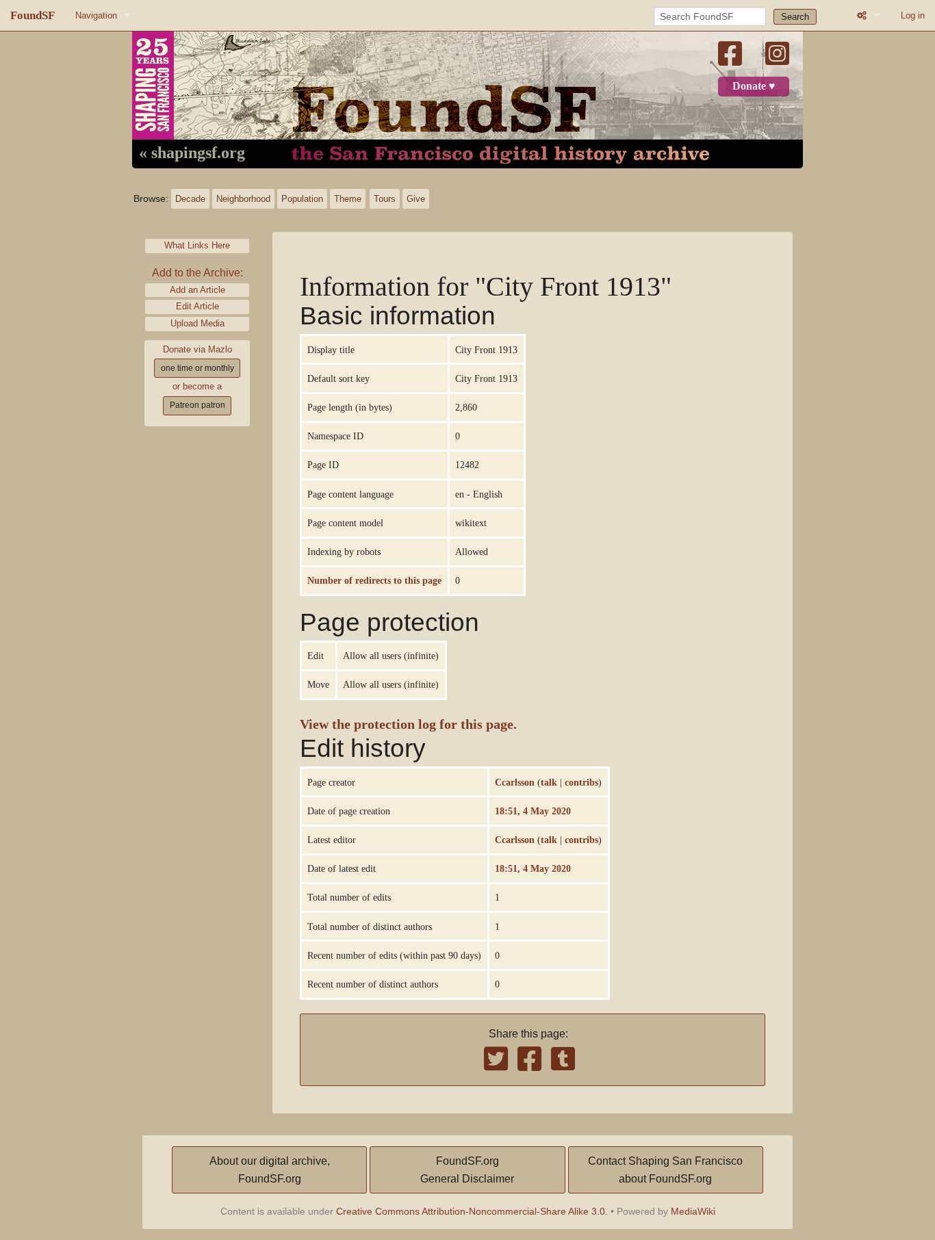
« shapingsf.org (192, 153)
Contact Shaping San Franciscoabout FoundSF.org (665, 1170)
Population (302, 199)
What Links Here (197, 245)
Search (795, 17)
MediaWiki (693, 1211)
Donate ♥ (754, 86)
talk (549, 782)
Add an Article (197, 290)
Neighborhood (243, 199)
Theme (347, 199)
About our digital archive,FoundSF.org (269, 1170)
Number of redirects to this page (374, 580)
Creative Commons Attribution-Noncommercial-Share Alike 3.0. (472, 1211)
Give (416, 199)
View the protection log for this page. (408, 724)
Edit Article (197, 306)
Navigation (96, 15)
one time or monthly (197, 368)
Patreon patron (197, 405)
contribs (581, 782)
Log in (913, 15)
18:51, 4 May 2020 (533, 810)
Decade (190, 199)
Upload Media (197, 323)
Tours (385, 199)
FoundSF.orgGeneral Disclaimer (467, 1170)
